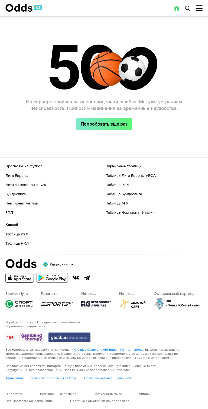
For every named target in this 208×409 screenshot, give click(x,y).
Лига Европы (16, 175)
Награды (96, 304)
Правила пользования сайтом (53, 378)
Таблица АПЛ (117, 203)
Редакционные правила (58, 394)
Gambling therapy (31, 337)
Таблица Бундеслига (124, 194)
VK (75, 277)
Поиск (187, 8)
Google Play (52, 278)
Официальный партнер (177, 304)
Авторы (144, 394)
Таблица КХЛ (16, 234)
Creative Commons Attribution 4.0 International (108, 350)
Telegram (87, 277)
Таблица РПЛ (117, 185)
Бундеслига (15, 194)
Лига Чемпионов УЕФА (25, 185)
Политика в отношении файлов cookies (99, 401)
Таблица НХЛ (17, 243)
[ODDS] (23, 8)
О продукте (14, 394)
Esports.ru (57, 304)
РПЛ (9, 212)
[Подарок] (176, 8)
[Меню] (199, 8)
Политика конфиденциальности (108, 378)
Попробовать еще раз (104, 124)
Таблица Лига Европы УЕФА (131, 175)
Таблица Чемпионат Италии (130, 212)
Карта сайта (14, 378)
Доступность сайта (107, 394)
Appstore (19, 278)
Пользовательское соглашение (29, 401)
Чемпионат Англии (21, 203)
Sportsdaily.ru (18, 304)
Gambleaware (69, 337)
